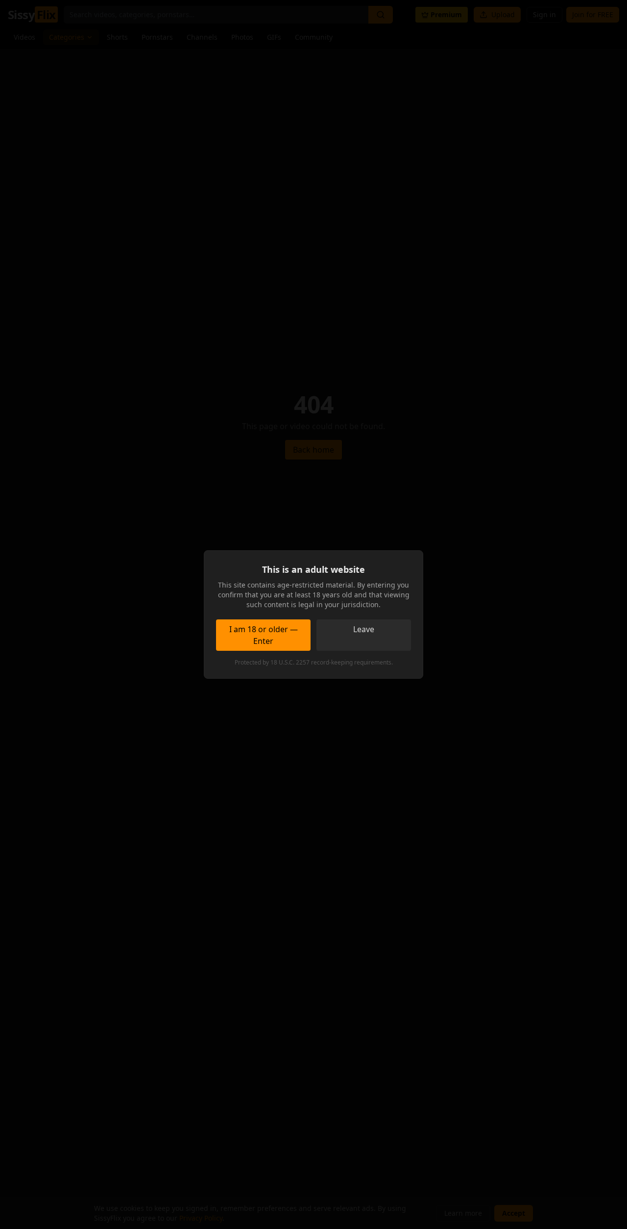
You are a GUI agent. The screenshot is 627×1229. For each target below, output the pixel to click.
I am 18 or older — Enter (263, 635)
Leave (363, 629)
